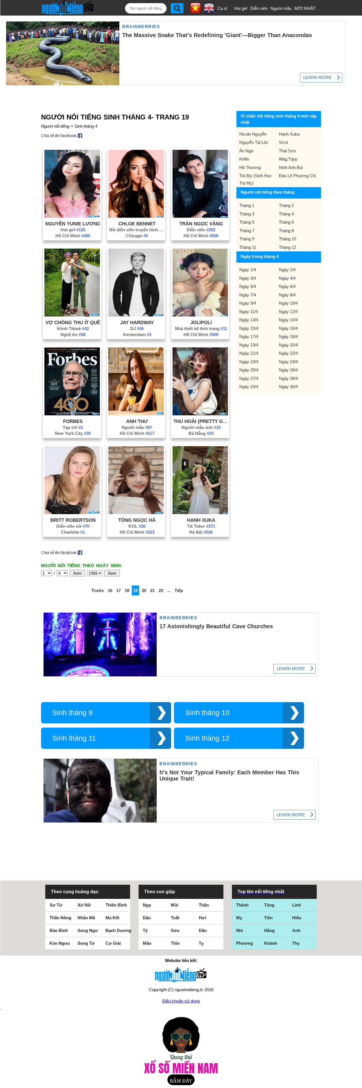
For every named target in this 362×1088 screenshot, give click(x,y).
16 (110, 590)
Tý (145, 930)
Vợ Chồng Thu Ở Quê (73, 322)
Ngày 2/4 (287, 269)
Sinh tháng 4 (85, 126)
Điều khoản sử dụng (181, 1001)
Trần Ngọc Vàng (201, 223)
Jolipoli (201, 322)
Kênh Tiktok (73, 328)
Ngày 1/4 (247, 269)
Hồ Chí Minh (72, 235)
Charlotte (73, 532)
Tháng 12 (287, 247)
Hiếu (296, 917)
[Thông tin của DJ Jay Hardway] (136, 315)
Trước (97, 590)
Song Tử (86, 943)
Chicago (137, 235)
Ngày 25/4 (248, 369)
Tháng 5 (246, 222)
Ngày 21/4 (248, 353)
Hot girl (240, 8)
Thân (204, 905)
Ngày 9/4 (247, 303)
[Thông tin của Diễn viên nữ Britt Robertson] (72, 512)
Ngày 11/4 (248, 311)
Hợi (202, 917)
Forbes (73, 421)
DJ (137, 328)
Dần (203, 930)
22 (161, 590)
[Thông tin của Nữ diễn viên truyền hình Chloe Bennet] (136, 216)
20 (144, 590)
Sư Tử (55, 905)
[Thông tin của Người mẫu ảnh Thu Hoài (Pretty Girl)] (200, 413)
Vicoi (283, 142)
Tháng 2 (286, 205)
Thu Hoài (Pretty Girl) (201, 421)
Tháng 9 (246, 238)
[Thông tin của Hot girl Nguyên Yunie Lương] (72, 216)
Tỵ (201, 943)
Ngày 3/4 (247, 278)
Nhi (239, 930)
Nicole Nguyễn (252, 134)
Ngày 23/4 (248, 361)
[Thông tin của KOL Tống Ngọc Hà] (136, 512)
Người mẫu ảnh (201, 427)
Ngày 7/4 (247, 294)
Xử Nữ (84, 905)
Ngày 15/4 (248, 328)
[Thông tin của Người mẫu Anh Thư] (136, 413)
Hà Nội (201, 532)
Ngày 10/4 (288, 303)
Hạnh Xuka (201, 520)
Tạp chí (73, 427)
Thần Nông (60, 917)
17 (118, 590)
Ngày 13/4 (248, 319)
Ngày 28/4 (288, 378)
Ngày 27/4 (248, 378)
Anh (296, 930)
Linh (296, 905)
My (239, 917)
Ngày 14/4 (288, 319)
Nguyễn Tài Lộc (253, 142)
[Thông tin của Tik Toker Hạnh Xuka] (200, 512)
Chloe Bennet (137, 223)
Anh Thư (137, 421)
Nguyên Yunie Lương (73, 223)
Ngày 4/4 (287, 278)
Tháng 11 (247, 247)
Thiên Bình (116, 905)
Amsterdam (137, 334)
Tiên (268, 917)
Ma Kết (112, 917)
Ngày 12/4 (288, 311)
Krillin (244, 159)
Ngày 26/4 (288, 369)
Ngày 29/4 (248, 386)
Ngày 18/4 (288, 336)
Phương (244, 943)
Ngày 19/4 (248, 345)
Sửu (175, 930)
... (169, 590)
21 (152, 590)
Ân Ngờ (246, 150)
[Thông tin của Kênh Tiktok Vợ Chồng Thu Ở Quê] (72, 315)
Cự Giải (113, 943)
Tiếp (178, 590)
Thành (242, 905)
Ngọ (147, 905)
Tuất (175, 917)
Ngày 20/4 (288, 345)
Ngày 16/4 (288, 328)
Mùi (174, 905)
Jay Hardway (137, 322)
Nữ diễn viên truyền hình (137, 229)
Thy (295, 943)
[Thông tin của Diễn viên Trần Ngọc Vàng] (200, 216)
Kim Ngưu (59, 943)
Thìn (175, 943)
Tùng (269, 905)
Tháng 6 (286, 222)
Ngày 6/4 (287, 286)
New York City (73, 433)
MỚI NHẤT (305, 8)
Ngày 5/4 (247, 286)
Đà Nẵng (201, 433)
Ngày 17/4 (248, 336)
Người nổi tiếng (55, 126)
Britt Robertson (73, 520)
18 (127, 590)
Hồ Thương (250, 167)
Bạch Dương (118, 930)
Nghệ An (73, 334)
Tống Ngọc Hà (137, 520)
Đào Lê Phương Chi (297, 175)
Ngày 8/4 (287, 294)
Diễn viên (259, 8)
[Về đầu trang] (356, 1082)
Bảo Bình (58, 930)
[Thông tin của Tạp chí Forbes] (72, 413)
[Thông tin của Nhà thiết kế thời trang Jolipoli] (200, 315)
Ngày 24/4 (288, 361)
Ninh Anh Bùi (291, 167)
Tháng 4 (286, 213)
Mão (147, 943)
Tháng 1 (246, 205)
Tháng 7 (246, 230)
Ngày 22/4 (288, 353)
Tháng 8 (286, 230)
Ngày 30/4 (288, 386)
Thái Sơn (287, 150)
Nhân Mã (86, 917)
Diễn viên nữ (72, 526)
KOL (136, 526)
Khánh (270, 943)
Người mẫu (281, 8)
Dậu (147, 917)
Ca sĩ (222, 8)
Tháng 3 (246, 213)
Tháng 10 (287, 238)
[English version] (209, 11)
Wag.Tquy (288, 159)
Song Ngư (87, 930)
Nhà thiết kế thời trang (201, 328)
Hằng (269, 930)
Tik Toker (201, 526)
